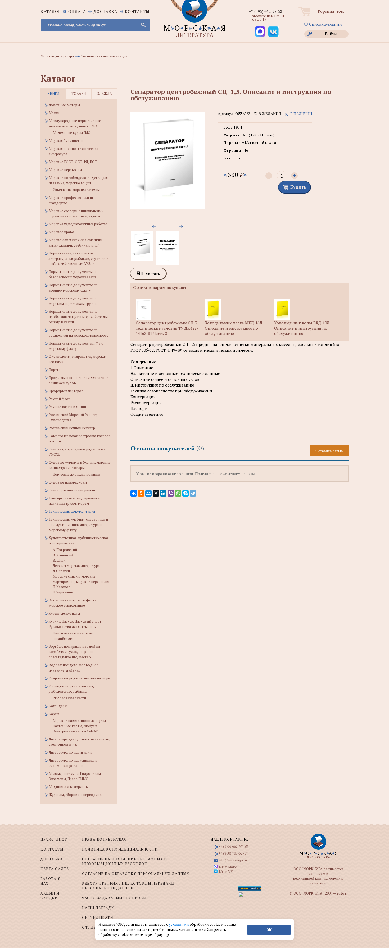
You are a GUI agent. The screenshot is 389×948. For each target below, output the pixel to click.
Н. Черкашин (63, 592)
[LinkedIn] (163, 493)
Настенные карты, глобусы (75, 725)
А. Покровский (65, 549)
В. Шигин (60, 560)
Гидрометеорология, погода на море (79, 678)
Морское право (61, 232)
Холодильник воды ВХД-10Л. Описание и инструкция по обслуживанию (302, 328)
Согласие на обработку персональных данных (135, 873)
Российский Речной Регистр (72, 428)
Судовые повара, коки (68, 482)
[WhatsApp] (178, 493)
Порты (54, 369)
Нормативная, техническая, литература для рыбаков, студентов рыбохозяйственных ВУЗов (78, 258)
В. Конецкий (63, 555)
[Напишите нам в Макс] (260, 31)
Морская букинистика (67, 140)
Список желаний (325, 24)
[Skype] (185, 493)
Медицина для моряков (68, 786)
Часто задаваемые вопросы (114, 898)
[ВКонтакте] (133, 493)
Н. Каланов (61, 586)
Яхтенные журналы (64, 613)
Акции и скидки (50, 895)
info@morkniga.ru (233, 860)
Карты (54, 714)
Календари (58, 706)
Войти (331, 33)
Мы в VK (226, 871)
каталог (50, 11)
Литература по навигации (70, 752)
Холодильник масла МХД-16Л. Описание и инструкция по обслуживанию (234, 328)
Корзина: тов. (331, 11)
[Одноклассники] (141, 493)
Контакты (137, 11)
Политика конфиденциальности (120, 849)
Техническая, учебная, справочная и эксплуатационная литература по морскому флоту (78, 524)
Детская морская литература (76, 565)
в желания (269, 113)
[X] (156, 493)
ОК (269, 930)
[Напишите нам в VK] (273, 31)
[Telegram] (193, 493)
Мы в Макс (228, 867)
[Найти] (143, 25)
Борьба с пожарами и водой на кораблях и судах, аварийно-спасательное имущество (74, 651)
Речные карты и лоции (67, 406)
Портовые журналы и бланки (76, 474)
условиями (179, 924)
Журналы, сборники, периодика (75, 794)
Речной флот (59, 398)
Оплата (77, 11)
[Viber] (171, 493)
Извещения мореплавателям (76, 189)
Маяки (54, 112)
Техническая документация (72, 511)
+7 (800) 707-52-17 (233, 853)
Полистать (150, 273)
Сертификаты (98, 917)
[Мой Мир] (148, 493)
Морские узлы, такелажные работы (78, 224)
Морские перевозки (65, 169)
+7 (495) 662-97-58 (265, 11)
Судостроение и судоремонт (73, 490)
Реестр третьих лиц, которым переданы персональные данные (128, 886)
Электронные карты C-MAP (75, 731)
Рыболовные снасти (69, 698)
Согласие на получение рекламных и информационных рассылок (124, 861)
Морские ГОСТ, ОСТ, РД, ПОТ (73, 161)
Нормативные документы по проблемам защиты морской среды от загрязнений (78, 316)
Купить (298, 187)
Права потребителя (104, 839)
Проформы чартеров (66, 390)
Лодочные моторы (64, 104)
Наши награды (98, 907)
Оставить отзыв (329, 450)
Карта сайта (54, 868)
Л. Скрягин (61, 571)
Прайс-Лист (53, 839)
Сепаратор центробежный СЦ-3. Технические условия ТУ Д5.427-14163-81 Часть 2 (167, 328)
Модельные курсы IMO (72, 132)
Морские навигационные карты (79, 720)
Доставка (105, 11)
